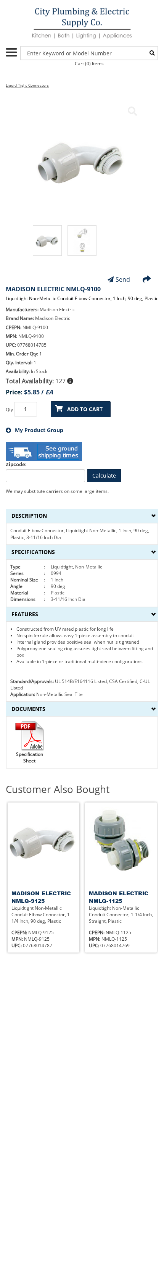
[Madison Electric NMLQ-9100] (132, 111)
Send (123, 279)
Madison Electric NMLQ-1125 (118, 897)
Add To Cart (85, 409)
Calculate (104, 475)
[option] (47, 244)
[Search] (152, 53)
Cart (89, 63)
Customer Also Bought (57, 789)
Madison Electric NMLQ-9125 (41, 897)
